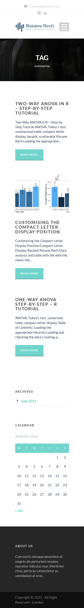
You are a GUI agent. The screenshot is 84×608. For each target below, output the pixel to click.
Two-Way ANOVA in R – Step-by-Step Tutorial (42, 108)
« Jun (19, 510)
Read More (29, 154)
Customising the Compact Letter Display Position (37, 227)
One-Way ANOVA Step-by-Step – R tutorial (36, 304)
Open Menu (64, 27)
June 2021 (29, 401)
